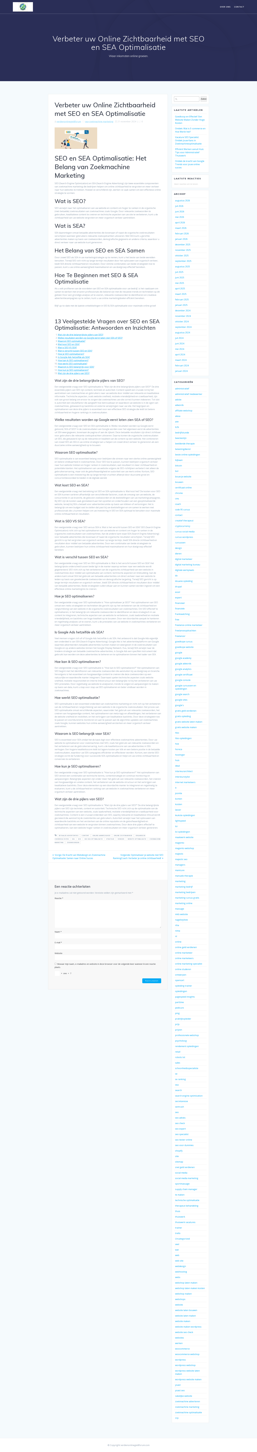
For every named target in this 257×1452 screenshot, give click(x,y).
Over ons (225, 6)
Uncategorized (182, 1238)
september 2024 (183, 327)
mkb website (181, 914)
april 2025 (180, 288)
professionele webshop (187, 1035)
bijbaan (179, 460)
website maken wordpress (188, 1326)
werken (179, 1343)
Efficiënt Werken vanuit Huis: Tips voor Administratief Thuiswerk (189, 152)
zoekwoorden (73, 842)
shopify (179, 1150)
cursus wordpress (184, 537)
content (85, 835)
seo (79, 839)
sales (177, 1062)
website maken (182, 1321)
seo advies (180, 1117)
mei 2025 (179, 283)
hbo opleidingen (183, 738)
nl (176, 936)
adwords (179, 405)
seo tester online (183, 1139)
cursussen (180, 542)
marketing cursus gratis (187, 897)
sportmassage (182, 1183)
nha (177, 925)
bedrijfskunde (182, 432)
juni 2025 (179, 277)
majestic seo (181, 859)
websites (179, 1337)
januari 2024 (181, 371)
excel (177, 592)
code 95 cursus (182, 509)
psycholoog (181, 1040)
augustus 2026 (182, 200)
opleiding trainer (183, 985)
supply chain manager (186, 1189)
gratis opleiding (183, 716)
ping (177, 1013)
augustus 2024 (182, 332)
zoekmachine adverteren (187, 1401)
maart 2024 (180, 360)
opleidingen (181, 991)
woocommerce (182, 1348)
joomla (178, 793)
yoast (178, 1384)
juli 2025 (179, 272)
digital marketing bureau (187, 564)
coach (178, 504)
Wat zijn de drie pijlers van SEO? (74, 373)
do (176, 575)
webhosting (181, 1271)
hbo (177, 732)
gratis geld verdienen (185, 710)
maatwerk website (184, 837)
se (176, 1073)
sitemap (179, 1161)
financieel (180, 603)
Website (58, 953)
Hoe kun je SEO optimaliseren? (73, 370)
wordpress (180, 1359)
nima (177, 930)
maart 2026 (180, 228)
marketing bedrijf (184, 886)
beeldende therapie (185, 443)
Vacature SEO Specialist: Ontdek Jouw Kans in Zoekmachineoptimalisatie (188, 140)
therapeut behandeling (186, 1205)
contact (178, 515)
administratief (182, 388)
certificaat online (183, 487)
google (178, 652)
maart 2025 (180, 294)
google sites (181, 699)
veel (177, 1244)
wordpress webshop (185, 1365)
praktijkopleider (183, 1018)
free (177, 619)
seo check (180, 1123)
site (177, 1156)
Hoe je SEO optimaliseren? (71, 354)
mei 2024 (179, 349)
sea (87, 121)
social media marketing (186, 1178)
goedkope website (184, 647)
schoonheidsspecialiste (186, 1068)
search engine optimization (189, 1095)
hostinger (180, 754)
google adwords (183, 663)
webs (177, 1277)
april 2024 (180, 354)
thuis (177, 1211)
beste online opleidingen (187, 454)
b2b (177, 427)
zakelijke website (183, 1395)
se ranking (180, 1079)
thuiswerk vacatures (185, 1222)
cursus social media (184, 531)
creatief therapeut (184, 520)
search (178, 1090)
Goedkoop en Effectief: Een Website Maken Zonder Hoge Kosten (190, 119)
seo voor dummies (184, 1145)
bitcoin (178, 465)
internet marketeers (185, 782)
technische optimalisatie (187, 1200)
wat (177, 1249)
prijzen (178, 1029)
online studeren (183, 969)
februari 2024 (182, 365)
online (178, 941)
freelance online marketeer (188, 625)
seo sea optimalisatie (93, 839)
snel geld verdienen (185, 1167)
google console (182, 680)
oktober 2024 (182, 321)
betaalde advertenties (68, 835)
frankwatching (182, 614)
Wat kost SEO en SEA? (69, 344)
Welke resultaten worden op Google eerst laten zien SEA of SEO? (90, 337)
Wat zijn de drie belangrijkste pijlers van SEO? (80, 334)
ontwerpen (180, 974)
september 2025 (183, 261)
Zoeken (204, 99)
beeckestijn (180, 438)
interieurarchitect (184, 771)
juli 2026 (179, 206)
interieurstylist (182, 776)
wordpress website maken (188, 1379)
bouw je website (183, 476)
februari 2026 (182, 233)
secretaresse (181, 1101)
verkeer (121, 839)
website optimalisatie (137, 839)
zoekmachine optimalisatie (188, 1412)
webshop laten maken (186, 1282)
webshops (180, 1299)
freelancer (180, 636)
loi (176, 826)
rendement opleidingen (187, 1046)
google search (182, 694)
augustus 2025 (182, 266)
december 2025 (182, 244)
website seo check (184, 1332)
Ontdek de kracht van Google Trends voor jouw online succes (189, 164)
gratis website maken (186, 727)
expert (178, 597)
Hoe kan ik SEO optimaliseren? (73, 360)
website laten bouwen (186, 1310)
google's (179, 705)
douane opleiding (184, 581)
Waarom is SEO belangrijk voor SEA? (76, 366)
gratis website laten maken (188, 721)
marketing (180, 881)
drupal (178, 586)
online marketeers (184, 958)
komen (178, 798)
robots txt (180, 1057)
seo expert (180, 1128)
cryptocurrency (182, 526)
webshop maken (183, 1293)
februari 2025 (182, 299)
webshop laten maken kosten (190, 1288)
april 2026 (180, 222)
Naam (58, 931)
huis (177, 760)
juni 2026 (179, 211)
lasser (178, 809)
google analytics (183, 669)
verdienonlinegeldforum (69, 121)
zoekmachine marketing (101, 121)
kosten (178, 804)
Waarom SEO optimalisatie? (71, 341)
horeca (178, 749)
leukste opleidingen (185, 815)
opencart (179, 980)
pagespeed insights (185, 996)
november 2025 (183, 250)
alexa (177, 416)
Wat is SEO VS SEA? (67, 347)
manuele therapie (184, 875)
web (177, 1255)
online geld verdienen (186, 947)
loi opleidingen (182, 831)
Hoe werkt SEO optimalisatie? (72, 363)
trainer (178, 1227)
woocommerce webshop (187, 1354)
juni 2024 (179, 343)
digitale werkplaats (184, 570)
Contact (239, 6)
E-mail (58, 942)
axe (177, 421)
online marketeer (183, 952)
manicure (179, 870)
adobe (178, 399)
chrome (179, 493)
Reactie (59, 898)
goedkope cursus (183, 641)
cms (177, 498)
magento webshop (184, 848)
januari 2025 (181, 305)
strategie (110, 839)
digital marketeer (183, 559)
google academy (183, 658)
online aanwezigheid (101, 835)
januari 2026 (181, 239)
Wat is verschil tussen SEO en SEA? (75, 350)
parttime (179, 1002)
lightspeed (180, 820)
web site (179, 1260)
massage (179, 908)
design (178, 548)
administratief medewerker (188, 394)
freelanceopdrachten (185, 630)
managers (180, 864)
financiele (180, 608)
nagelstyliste (181, 919)
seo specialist (181, 1134)
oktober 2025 (182, 255)
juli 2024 (179, 338)
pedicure (179, 1007)
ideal (177, 765)
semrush (179, 1106)
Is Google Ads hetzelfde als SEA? (74, 357)
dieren (178, 553)
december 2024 (182, 310)
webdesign (180, 1266)
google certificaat (183, 674)
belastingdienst (183, 449)
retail (177, 1051)
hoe (177, 743)
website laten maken (185, 1315)
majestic (179, 853)
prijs (177, 1024)
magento (179, 842)
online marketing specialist (188, 963)
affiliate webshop (183, 410)
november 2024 (183, 316)
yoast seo (180, 1390)
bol (176, 471)
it (175, 787)
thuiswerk (180, 1216)
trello (177, 1233)
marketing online (183, 903)
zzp (177, 1417)
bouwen (179, 482)
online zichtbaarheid (123, 835)
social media (181, 1172)
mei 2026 (179, 217)
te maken (179, 1194)
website (179, 1304)
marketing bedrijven (185, 892)
